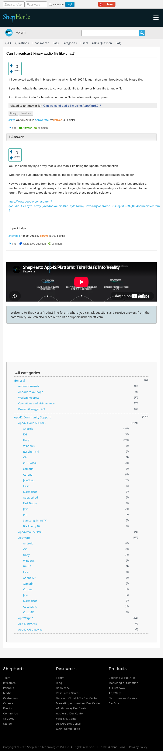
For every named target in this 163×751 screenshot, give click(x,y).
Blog (59, 682)
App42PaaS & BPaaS (30, 532)
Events (7, 708)
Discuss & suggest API (31, 409)
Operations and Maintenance (36, 403)
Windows (29, 446)
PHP (25, 515)
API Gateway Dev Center (71, 708)
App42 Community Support (32, 417)
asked (11, 120)
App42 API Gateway (30, 629)
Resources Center (67, 693)
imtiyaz (57, 120)
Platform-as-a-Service (123, 698)
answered (14, 235)
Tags (56, 43)
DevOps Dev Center (69, 723)
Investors (9, 682)
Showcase (63, 688)
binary (13, 113)
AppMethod (30, 497)
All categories (27, 373)
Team (6, 677)
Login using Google (106, 3)
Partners (8, 688)
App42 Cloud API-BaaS (32, 423)
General (19, 380)
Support (8, 718)
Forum (20, 32)
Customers (10, 698)
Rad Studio (30, 503)
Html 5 (27, 566)
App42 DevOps (27, 624)
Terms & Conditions (112, 746)
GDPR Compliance (68, 728)
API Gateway (117, 688)
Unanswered (40, 43)
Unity (26, 440)
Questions (22, 43)
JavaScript (29, 480)
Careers (8, 703)
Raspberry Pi (31, 451)
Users (84, 43)
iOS (25, 434)
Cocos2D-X (30, 463)
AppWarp (24, 538)
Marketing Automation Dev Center (78, 703)
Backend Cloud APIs (122, 677)
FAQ (118, 43)
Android (28, 429)
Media (7, 693)
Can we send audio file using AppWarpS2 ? (72, 105)
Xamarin (28, 469)
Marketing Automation (123, 682)
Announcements (28, 386)
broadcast (26, 113)
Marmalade (30, 492)
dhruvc (44, 235)
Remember (58, 4)
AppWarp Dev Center (70, 713)
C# (25, 457)
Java (25, 509)
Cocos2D (28, 612)
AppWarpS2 (42, 120)
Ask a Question (102, 43)
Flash (26, 486)
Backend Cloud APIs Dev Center (77, 698)
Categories (69, 43)
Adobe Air (29, 578)
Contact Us (10, 713)
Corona (27, 474)
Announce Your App (30, 392)
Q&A (8, 43)
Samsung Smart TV (34, 520)
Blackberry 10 (31, 526)
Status (7, 723)
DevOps (114, 703)
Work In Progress (28, 398)
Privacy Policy (138, 746)
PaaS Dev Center (67, 718)
